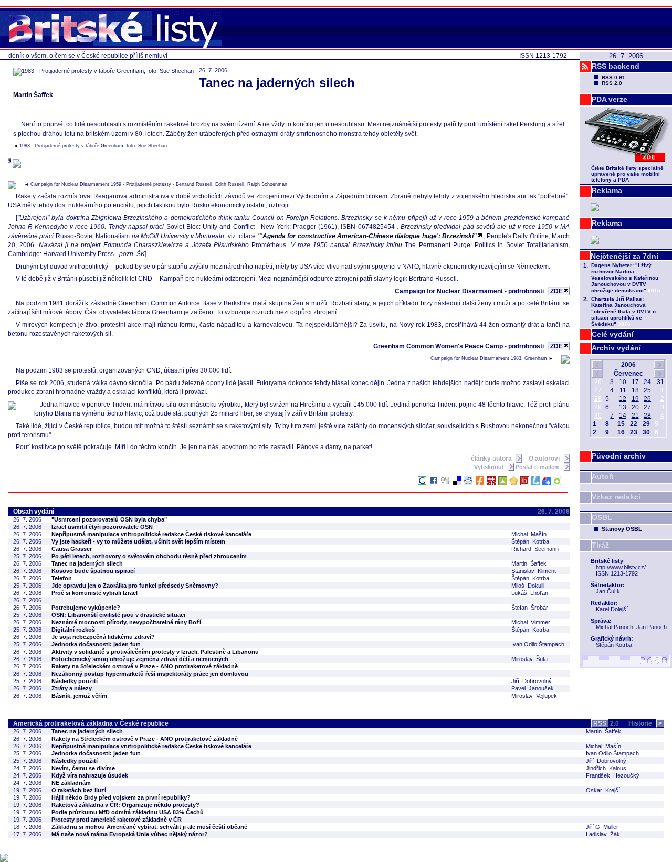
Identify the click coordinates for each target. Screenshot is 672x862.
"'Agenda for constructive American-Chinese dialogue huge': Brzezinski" (367, 236)
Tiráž (600, 545)
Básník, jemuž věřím (79, 696)
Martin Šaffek (33, 95)
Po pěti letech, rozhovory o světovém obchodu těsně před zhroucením (149, 556)
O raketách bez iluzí (78, 790)
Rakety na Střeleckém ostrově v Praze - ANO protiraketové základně (144, 666)
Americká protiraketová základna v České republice (91, 723)
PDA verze (609, 99)
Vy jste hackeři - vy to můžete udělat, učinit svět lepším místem (138, 541)
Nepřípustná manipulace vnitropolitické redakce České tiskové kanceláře (151, 534)
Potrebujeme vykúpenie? (85, 607)
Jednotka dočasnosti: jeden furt (95, 644)
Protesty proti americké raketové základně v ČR (116, 819)
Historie (645, 723)
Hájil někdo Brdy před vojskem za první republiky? (121, 797)
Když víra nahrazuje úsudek (89, 775)
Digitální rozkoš (73, 629)
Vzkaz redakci (616, 497)
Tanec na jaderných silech (87, 563)
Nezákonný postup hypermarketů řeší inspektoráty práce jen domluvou (149, 674)
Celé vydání (613, 334)
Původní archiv (619, 456)
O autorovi (545, 458)
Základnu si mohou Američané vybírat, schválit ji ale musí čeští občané (149, 827)
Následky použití (74, 681)
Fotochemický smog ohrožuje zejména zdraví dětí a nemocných (139, 659)
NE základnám (71, 783)
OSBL (602, 517)
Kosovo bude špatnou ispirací (93, 571)
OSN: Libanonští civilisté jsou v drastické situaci (118, 615)
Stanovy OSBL (622, 529)
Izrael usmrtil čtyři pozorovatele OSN (102, 527)
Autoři (603, 476)
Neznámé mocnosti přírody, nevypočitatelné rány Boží (126, 622)
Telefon (61, 578)
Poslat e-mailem (538, 467)
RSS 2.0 (612, 83)
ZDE (556, 291)
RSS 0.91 (613, 77)
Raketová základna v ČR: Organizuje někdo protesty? (125, 805)
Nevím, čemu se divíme (83, 768)
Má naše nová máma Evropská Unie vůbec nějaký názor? (129, 834)
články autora (492, 458)
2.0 (606, 723)
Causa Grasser (71, 549)
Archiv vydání (616, 348)
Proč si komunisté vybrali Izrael (94, 593)
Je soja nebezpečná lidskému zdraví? (103, 637)
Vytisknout (490, 467)
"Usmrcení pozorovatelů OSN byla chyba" (109, 519)
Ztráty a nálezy (71, 688)
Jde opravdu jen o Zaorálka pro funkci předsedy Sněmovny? (134, 585)
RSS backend (615, 66)
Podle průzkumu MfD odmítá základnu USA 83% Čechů (127, 812)
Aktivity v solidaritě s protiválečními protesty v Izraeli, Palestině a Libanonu (155, 651)
